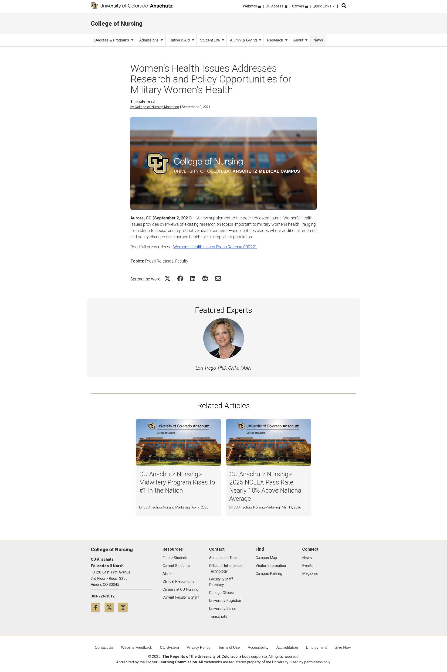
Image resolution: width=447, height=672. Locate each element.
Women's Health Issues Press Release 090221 (215, 246)
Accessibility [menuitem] (258, 647)
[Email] (218, 278)
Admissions (149, 40)
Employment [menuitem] (316, 647)
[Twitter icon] (111, 607)
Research (275, 40)
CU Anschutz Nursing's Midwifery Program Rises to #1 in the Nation (177, 482)
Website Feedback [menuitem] (136, 647)
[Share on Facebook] (180, 278)
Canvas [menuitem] (298, 6)
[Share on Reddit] (205, 278)
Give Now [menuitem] (343, 647)
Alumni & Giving (243, 40)
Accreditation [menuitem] (287, 647)
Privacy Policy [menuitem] (198, 647)
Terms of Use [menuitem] (229, 647)
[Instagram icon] (124, 607)
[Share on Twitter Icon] (167, 278)
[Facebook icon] (98, 607)
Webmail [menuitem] (250, 6)
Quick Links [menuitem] (322, 6)
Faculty (181, 261)
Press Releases (159, 261)
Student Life (210, 40)
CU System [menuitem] (169, 647)
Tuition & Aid (179, 40)
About (298, 40)
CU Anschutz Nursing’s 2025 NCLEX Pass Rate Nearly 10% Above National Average (266, 486)
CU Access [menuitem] (275, 6)
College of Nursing (116, 23)
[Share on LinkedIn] (193, 278)
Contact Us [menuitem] (104, 647)
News (318, 40)
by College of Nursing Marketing (154, 107)
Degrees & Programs (111, 40)
